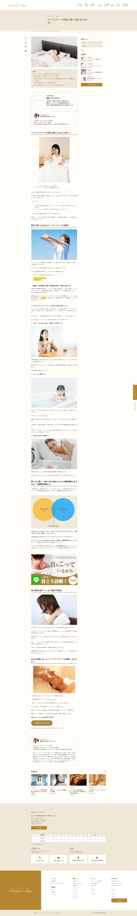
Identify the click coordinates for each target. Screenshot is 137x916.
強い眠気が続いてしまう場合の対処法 (45, 82)
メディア (93, 878)
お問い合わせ (114, 878)
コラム (57, 16)
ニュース (113, 889)
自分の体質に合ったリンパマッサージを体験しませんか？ (50, 85)
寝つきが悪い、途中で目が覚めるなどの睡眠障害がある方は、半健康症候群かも (55, 79)
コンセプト (53, 878)
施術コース (75, 878)
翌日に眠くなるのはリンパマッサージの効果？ (48, 76)
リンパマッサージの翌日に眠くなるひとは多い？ (48, 74)
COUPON (119, 900)
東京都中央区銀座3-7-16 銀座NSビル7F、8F (46, 815)
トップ (32, 30)
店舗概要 (53, 887)
